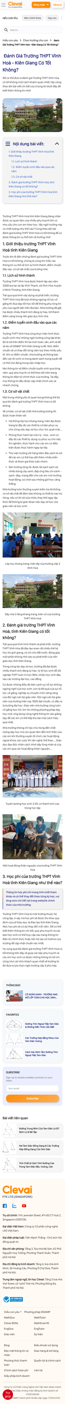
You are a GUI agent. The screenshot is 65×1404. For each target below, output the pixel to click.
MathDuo (9, 1317)
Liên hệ (38, 1370)
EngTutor (39, 1328)
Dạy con (52, 18)
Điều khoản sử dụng (46, 1345)
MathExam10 (41, 1323)
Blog (7, 1345)
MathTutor (40, 1317)
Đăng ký (57, 4)
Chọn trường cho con (35, 40)
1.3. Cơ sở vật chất (21, 176)
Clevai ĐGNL (11, 1323)
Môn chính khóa (32, 18)
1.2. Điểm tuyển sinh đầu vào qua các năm (33, 169)
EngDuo (9, 1328)
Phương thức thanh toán (15, 1362)
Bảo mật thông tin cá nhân (16, 1353)
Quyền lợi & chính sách (47, 1360)
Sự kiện (38, 1334)
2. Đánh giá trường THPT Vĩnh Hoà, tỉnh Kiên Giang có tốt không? (31, 184)
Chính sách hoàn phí (16, 1370)
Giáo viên (9, 1334)
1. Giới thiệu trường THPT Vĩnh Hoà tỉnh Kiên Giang (31, 153)
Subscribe (32, 1098)
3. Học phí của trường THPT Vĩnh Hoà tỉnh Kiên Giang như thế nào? (33, 194)
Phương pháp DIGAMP (37, 1312)
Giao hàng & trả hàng (46, 1350)
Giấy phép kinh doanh (17, 1376)
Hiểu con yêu (10, 40)
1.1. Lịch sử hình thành (24, 161)
